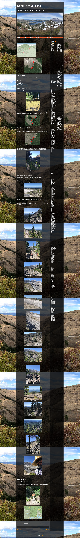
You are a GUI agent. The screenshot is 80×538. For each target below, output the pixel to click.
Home (33, 529)
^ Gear (52, 47)
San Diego (52, 250)
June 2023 (58, 79)
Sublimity (52, 275)
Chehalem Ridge (53, 93)
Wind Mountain (53, 317)
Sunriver (52, 276)
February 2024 (59, 72)
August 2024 (59, 66)
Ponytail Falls (53, 235)
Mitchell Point (53, 185)
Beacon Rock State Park (53, 64)
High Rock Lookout (52, 144)
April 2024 (58, 70)
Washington (53, 308)
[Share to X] (26, 523)
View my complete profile (58, 43)
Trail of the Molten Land (53, 286)
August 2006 (59, 123)
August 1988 (59, 129)
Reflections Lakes (52, 244)
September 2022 (59, 88)
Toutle (52, 284)
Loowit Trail (52, 176)
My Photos (32, 10)
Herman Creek (53, 142)
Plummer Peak (53, 234)
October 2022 (59, 87)
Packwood (52, 222)
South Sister (53, 268)
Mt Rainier (52, 198)
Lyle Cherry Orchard (52, 179)
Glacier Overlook (53, 127)
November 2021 (59, 99)
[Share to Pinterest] (28, 523)
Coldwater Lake (53, 100)
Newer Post (19, 529)
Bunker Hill (52, 80)
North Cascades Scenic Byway (53, 213)
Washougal (52, 309)
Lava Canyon (53, 167)
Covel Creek (53, 107)
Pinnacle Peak (53, 233)
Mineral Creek (53, 184)
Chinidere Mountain (52, 95)
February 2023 (59, 83)
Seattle (52, 258)
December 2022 (59, 85)
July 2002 (58, 126)
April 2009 (58, 122)
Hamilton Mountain (52, 138)
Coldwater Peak (53, 101)
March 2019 (59, 117)
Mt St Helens (53, 200)
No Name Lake (53, 210)
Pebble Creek (53, 230)
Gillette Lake (53, 126)
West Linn (52, 310)
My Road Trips (20, 10)
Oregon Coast (53, 220)
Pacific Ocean (53, 221)
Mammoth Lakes (53, 180)
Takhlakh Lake (53, 277)
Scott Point (52, 256)
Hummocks (52, 151)
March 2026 (59, 48)
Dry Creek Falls (53, 116)
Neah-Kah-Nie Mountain (53, 204)
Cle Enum (52, 98)
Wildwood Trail (53, 316)
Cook (52, 104)
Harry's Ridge (53, 141)
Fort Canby (52, 122)
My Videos (38, 10)
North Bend (52, 211)
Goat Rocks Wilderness (53, 129)
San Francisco (53, 251)
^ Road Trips (53, 49)
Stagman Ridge (53, 272)
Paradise (52, 225)
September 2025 (59, 53)
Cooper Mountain (53, 105)
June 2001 (58, 128)
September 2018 (59, 118)
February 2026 (59, 49)
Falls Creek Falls (53, 120)
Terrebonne (52, 281)
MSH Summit (53, 195)
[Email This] (24, 523)
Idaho (52, 152)
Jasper (52, 155)
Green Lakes (53, 136)
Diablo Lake (53, 114)
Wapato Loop (53, 304)
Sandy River (53, 252)
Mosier (52, 192)
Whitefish (52, 315)
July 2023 (58, 78)
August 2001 (59, 127)
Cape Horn (52, 90)
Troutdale (52, 292)
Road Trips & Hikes (29, 5)
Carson (52, 91)
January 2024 (59, 73)
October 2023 (59, 75)
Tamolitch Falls (53, 280)
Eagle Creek (53, 117)
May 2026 (58, 46)
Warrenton (52, 305)
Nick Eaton (52, 209)
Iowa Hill (52, 154)
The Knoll (52, 282)
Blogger (42, 535)
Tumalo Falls (53, 294)
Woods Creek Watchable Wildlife (53, 321)
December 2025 (59, 50)
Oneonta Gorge (53, 218)
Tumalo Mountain (52, 295)
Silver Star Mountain (52, 262)
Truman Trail (53, 293)
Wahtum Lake (53, 302)
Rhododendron (53, 245)
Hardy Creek (53, 139)
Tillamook (52, 283)
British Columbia (53, 78)
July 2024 (58, 67)
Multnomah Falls (53, 202)
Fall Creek (52, 119)
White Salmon (53, 314)
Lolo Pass (52, 175)
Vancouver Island (52, 297)
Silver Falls (52, 261)
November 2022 (59, 86)
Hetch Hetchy (53, 143)
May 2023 (58, 80)
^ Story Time (53, 50)
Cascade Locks (53, 92)
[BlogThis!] (25, 523)
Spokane (52, 269)
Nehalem (52, 205)
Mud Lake (52, 201)
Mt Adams (52, 196)
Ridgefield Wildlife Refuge (53, 247)
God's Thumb (53, 130)
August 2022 (59, 89)
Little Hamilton (53, 174)
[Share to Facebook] (27, 523)
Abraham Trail (53, 51)
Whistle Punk (53, 311)
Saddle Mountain (53, 248)
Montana (52, 188)
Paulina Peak (53, 228)
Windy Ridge (53, 319)
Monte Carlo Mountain (53, 190)
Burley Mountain (53, 81)
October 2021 (59, 100)
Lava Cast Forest (52, 168)
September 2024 (59, 65)
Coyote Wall (53, 108)
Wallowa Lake (53, 303)
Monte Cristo (53, 191)
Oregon (52, 219)
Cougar (52, 106)
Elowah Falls (53, 118)
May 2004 (58, 125)
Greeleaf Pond (53, 135)
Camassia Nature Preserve (53, 85)
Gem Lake (52, 125)
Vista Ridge (52, 300)
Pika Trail (52, 232)
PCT (52, 229)
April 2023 (58, 81)
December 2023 (59, 74)
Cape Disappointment (53, 89)
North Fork (52, 214)
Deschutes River (53, 112)
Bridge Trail (52, 77)
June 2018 (58, 120)
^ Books (52, 46)
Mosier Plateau (53, 193)
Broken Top (52, 79)
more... (43, 10)
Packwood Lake (53, 223)
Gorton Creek (53, 132)
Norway (52, 215)
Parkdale (52, 227)
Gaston (52, 124)
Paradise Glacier (53, 226)
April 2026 (58, 47)
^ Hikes (52, 48)
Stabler (52, 271)
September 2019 (59, 115)
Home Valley (53, 148)
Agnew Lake (53, 52)
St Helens (52, 270)
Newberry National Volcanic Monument (52, 207)
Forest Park (53, 121)
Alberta (52, 53)
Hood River (52, 149)
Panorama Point (53, 224)
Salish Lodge (53, 249)
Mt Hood (52, 197)
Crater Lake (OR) (53, 109)
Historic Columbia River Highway (53, 147)
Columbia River (53, 103)
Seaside (52, 257)
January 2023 (59, 84)
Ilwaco (52, 153)
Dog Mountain (53, 115)
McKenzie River (53, 182)
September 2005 (59, 124)
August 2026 (59, 45)
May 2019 (58, 116)
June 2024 (58, 68)
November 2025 (59, 51)
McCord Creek (53, 181)
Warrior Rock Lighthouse (53, 307)
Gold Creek (52, 131)
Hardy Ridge (53, 140)
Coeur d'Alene (53, 99)
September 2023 (59, 76)
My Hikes (26, 10)
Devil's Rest (53, 113)
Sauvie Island (53, 255)
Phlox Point (52, 231)
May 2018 (58, 121)
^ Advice (52, 45)
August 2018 (59, 119)
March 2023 (59, 82)
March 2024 (59, 71)
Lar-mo (57, 41)
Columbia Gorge (53, 102)
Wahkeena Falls (53, 301)
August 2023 (59, 77)
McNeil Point (53, 183)
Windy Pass (53, 318)
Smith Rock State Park (53, 265)
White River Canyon (52, 313)
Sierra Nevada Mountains (53, 260)
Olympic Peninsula (52, 217)
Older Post (47, 529)
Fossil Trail (52, 123)
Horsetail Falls (53, 150)
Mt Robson (52, 199)
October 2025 (59, 52)
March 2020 (59, 114)
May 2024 (58, 69)
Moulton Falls (53, 194)
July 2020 (58, 113)
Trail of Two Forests (52, 287)
